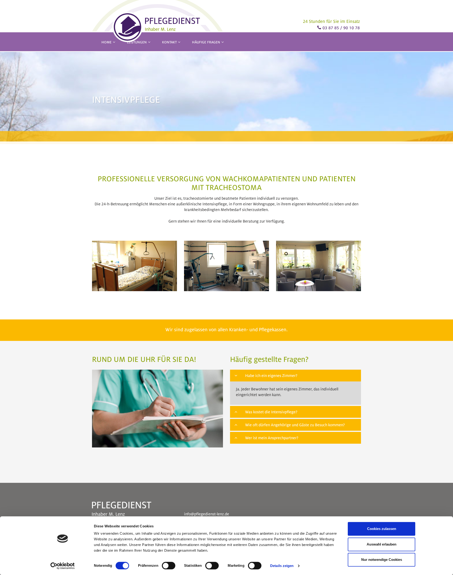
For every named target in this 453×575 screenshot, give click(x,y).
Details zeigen (282, 566)
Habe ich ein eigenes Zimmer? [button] (271, 375)
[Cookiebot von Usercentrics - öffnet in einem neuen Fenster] (62, 565)
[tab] (295, 375)
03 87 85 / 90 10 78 (341, 27)
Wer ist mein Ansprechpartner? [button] (271, 437)
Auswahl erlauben (381, 544)
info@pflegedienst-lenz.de (206, 514)
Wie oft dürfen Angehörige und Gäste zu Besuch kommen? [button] (294, 424)
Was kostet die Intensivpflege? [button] (270, 412)
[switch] (168, 565)
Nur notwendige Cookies (381, 560)
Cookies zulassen (381, 529)
